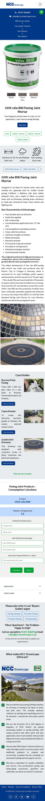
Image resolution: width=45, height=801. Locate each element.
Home (4, 787)
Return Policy (37, 787)
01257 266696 (24, 12)
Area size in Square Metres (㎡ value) (22, 555)
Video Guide (9, 593)
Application (8, 586)
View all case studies (22, 473)
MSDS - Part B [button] (34, 133)
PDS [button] (7, 133)
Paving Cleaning (14, 619)
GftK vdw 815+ (29, 169)
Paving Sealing (31, 619)
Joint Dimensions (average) (22, 538)
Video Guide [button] (22, 139)
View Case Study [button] (8, 404)
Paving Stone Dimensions (21, 521)
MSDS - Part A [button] (18, 133)
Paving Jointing (14, 613)
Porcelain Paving (30, 613)
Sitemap (11, 787)
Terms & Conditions (22, 787)
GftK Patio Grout (12, 169)
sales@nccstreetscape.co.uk (24, 16)
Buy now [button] (22, 125)
